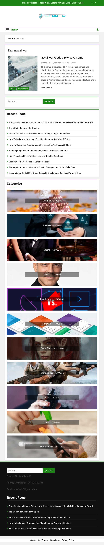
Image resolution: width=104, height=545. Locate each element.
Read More (45, 87)
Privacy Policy (68, 540)
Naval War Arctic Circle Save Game (62, 57)
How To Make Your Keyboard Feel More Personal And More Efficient (40, 139)
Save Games (23, 88)
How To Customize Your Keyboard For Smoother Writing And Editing (40, 145)
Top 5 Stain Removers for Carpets (24, 128)
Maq (45, 62)
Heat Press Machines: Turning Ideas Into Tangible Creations (36, 156)
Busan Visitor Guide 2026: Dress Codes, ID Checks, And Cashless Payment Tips (45, 173)
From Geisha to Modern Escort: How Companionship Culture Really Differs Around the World (51, 122)
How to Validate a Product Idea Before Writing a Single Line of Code (53, 3)
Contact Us (35, 540)
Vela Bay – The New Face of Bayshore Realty (29, 162)
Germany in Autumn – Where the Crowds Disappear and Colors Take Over (42, 167)
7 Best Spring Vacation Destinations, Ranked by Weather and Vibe (38, 150)
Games (12, 88)
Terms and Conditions (51, 540)
